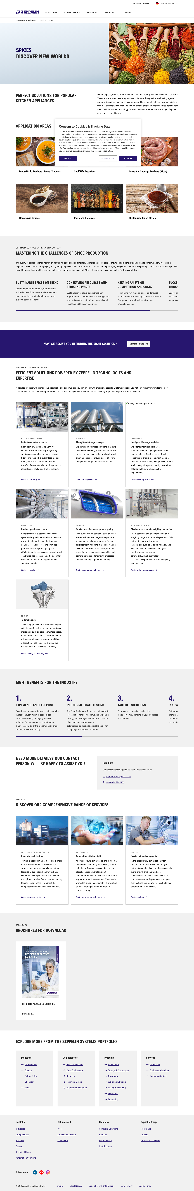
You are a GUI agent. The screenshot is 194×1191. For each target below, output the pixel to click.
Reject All (68, 158)
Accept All (128, 158)
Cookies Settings (108, 158)
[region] (98, 142)
